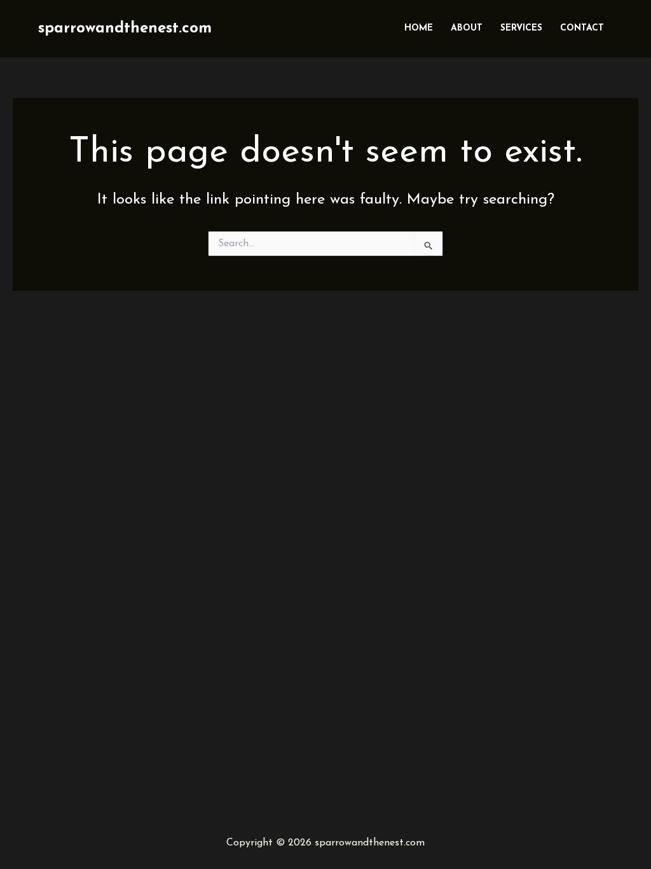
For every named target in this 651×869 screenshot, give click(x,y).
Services (521, 28)
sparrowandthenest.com (125, 28)
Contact (582, 28)
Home (418, 28)
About (467, 28)
